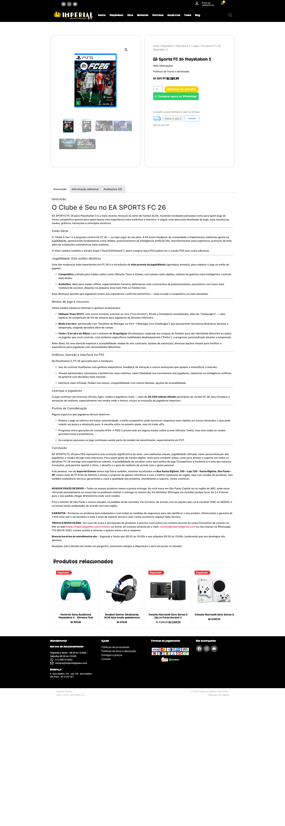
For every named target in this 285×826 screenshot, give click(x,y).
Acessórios (173, 15)
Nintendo (142, 15)
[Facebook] (63, 4)
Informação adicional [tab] (85, 189)
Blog (197, 15)
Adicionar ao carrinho (181, 89)
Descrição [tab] (60, 189)
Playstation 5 (183, 46)
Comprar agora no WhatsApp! (177, 96)
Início (156, 46)
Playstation (116, 15)
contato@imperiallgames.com (177, 526)
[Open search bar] (230, 15)
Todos (187, 15)
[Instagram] (69, 4)
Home (102, 15)
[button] (126, 50)
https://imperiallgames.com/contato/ (88, 526)
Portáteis (157, 15)
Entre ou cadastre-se (208, 3)
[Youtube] (75, 4)
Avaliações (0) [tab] (112, 189)
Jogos (196, 46)
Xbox (130, 15)
